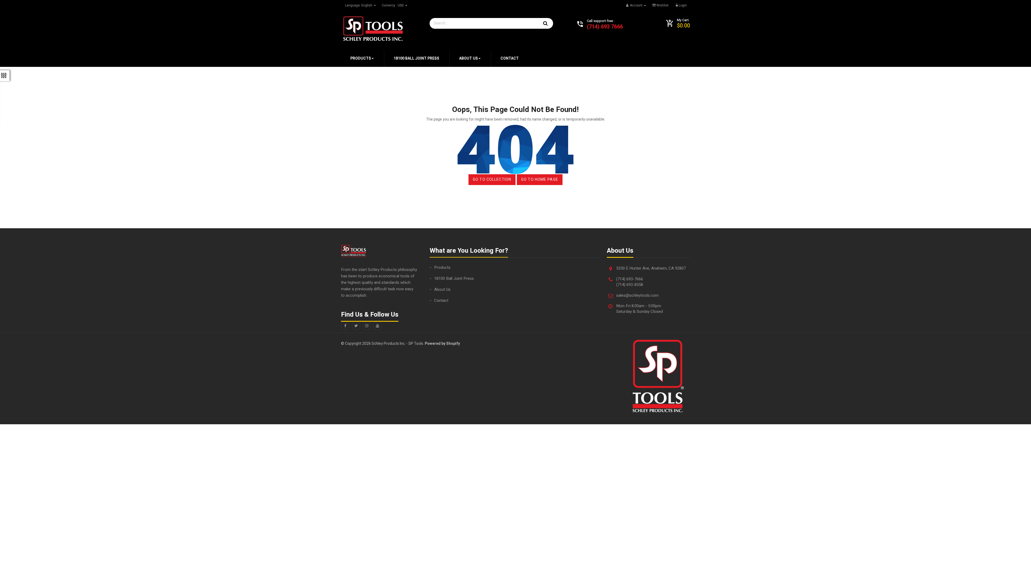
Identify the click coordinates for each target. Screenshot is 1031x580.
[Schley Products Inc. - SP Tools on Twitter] (356, 325)
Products (442, 267)
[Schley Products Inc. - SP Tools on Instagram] (366, 325)
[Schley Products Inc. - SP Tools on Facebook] (345, 325)
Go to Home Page (539, 179)
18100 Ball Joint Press (454, 278)
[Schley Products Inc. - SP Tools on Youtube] (377, 325)
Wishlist (662, 5)
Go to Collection (492, 179)
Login (682, 5)
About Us (442, 289)
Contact (441, 300)
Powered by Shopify (442, 343)
